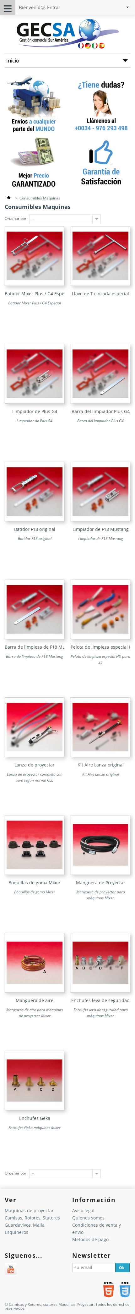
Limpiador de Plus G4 (34, 411)
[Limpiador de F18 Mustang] (100, 520)
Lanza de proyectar (34, 765)
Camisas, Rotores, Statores (32, 1218)
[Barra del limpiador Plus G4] (100, 402)
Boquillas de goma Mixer (34, 883)
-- (33, 218)
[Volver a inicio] (9, 198)
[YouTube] (11, 1270)
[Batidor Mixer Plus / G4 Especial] (34, 284)
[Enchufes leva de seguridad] (100, 991)
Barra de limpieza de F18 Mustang (41, 647)
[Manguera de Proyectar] (100, 873)
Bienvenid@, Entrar (39, 7)
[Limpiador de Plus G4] (34, 402)
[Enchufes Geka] (34, 1109)
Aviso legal (83, 1210)
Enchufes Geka (34, 1118)
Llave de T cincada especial (100, 294)
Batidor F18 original (34, 529)
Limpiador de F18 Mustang (101, 529)
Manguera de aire (34, 1000)
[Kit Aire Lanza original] (100, 755)
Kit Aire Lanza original (101, 765)
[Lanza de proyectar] (34, 755)
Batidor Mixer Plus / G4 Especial (38, 294)
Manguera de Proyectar (100, 883)
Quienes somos (88, 1218)
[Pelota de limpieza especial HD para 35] (100, 638)
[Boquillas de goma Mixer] (34, 873)
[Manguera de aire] (34, 991)
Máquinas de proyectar (29, 1210)
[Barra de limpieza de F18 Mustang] (34, 638)
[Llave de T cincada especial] (100, 284)
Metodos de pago (90, 1239)
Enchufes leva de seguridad (100, 1000)
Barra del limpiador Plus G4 (101, 411)
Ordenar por (15, 218)
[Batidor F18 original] (34, 520)
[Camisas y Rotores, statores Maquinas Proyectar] (67, 48)
